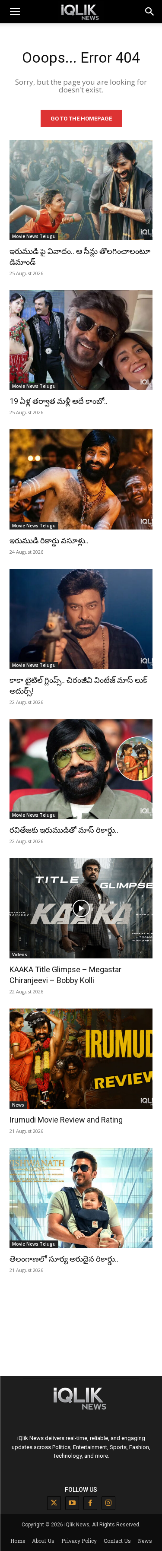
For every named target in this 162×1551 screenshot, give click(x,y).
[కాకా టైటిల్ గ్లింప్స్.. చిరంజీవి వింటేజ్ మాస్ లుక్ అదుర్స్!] (81, 619)
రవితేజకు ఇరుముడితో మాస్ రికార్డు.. (64, 829)
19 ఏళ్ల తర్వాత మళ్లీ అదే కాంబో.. (59, 401)
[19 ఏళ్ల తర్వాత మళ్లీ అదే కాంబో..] (81, 340)
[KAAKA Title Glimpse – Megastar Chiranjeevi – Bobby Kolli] (81, 908)
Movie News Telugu (34, 236)
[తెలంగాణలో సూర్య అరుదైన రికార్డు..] (81, 1198)
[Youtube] (72, 1503)
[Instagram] (108, 1503)
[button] (150, 11)
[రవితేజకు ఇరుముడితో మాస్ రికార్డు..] (81, 769)
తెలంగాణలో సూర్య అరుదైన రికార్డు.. (64, 1258)
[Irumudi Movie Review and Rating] (81, 1059)
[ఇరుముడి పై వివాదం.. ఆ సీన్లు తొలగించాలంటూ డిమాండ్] (81, 190)
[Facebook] (90, 1503)
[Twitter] (54, 1503)
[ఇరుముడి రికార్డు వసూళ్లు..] (81, 479)
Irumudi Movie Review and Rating (66, 1119)
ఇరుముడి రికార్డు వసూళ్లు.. (49, 540)
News (18, 1105)
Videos (19, 955)
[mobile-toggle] (15, 11)
